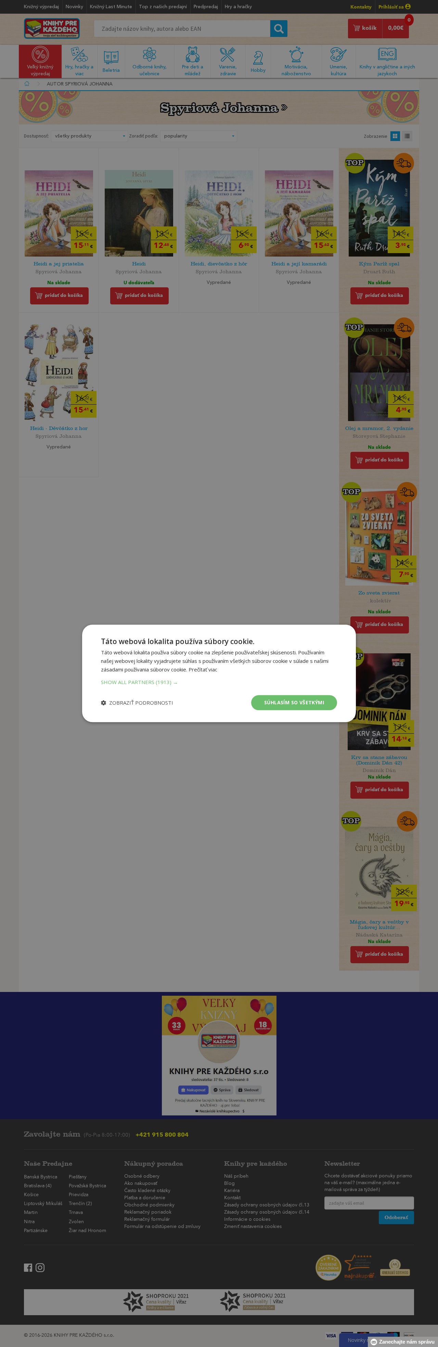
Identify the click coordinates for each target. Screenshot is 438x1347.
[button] (219, 682)
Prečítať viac (203, 669)
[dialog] (219, 673)
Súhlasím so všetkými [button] (294, 702)
